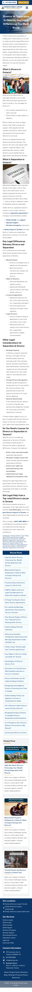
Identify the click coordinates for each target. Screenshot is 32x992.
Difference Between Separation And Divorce (14, 539)
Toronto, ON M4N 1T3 (13, 954)
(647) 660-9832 (20, 521)
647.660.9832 (11, 957)
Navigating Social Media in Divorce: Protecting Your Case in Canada (16, 688)
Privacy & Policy (21, 975)
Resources (16, 977)
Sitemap (12, 975)
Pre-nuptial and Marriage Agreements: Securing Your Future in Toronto (15, 609)
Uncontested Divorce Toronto (16, 733)
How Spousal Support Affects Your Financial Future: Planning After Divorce (16, 619)
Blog (5, 975)
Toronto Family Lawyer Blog (19, 535)
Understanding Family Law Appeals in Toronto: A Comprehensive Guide (14, 698)
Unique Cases (15, 972)
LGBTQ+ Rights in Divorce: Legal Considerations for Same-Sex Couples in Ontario (15, 592)
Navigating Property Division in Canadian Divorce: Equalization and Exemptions (15, 715)
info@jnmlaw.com (12, 960)
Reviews (24, 972)
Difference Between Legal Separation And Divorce (13, 537)
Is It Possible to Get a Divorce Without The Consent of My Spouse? (16, 725)
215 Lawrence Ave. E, (13, 952)
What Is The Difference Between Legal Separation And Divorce (15, 544)
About (6, 972)
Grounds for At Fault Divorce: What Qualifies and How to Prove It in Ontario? (15, 671)
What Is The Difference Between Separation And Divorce (14, 546)
